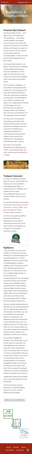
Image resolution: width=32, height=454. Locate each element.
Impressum (20, 450)
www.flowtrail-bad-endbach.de (17, 152)
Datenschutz (10, 450)
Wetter (23, 447)
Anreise (8, 447)
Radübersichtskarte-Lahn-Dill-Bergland (14, 400)
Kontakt (16, 447)
